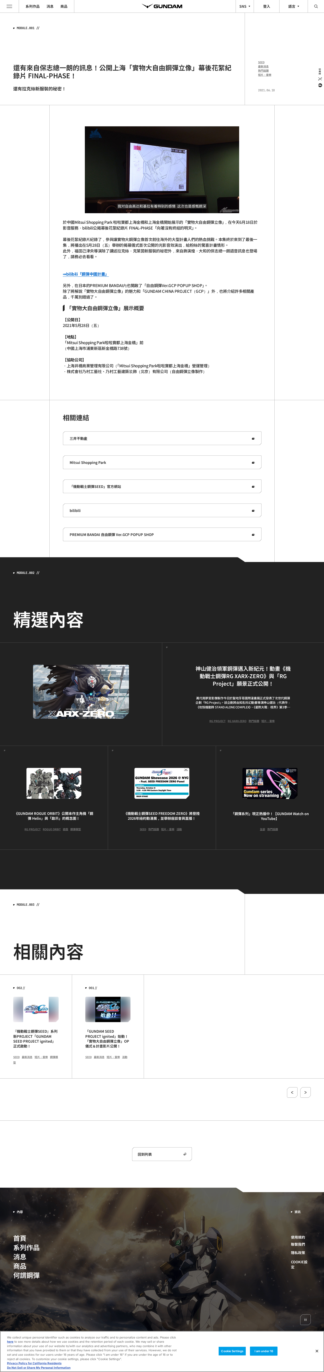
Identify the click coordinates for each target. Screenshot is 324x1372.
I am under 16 (264, 1351)
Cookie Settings (232, 1351)
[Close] (317, 1351)
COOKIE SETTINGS (300, 1264)
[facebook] (319, 85)
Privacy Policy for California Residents (34, 1363)
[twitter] (319, 79)
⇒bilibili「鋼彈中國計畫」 (86, 274)
